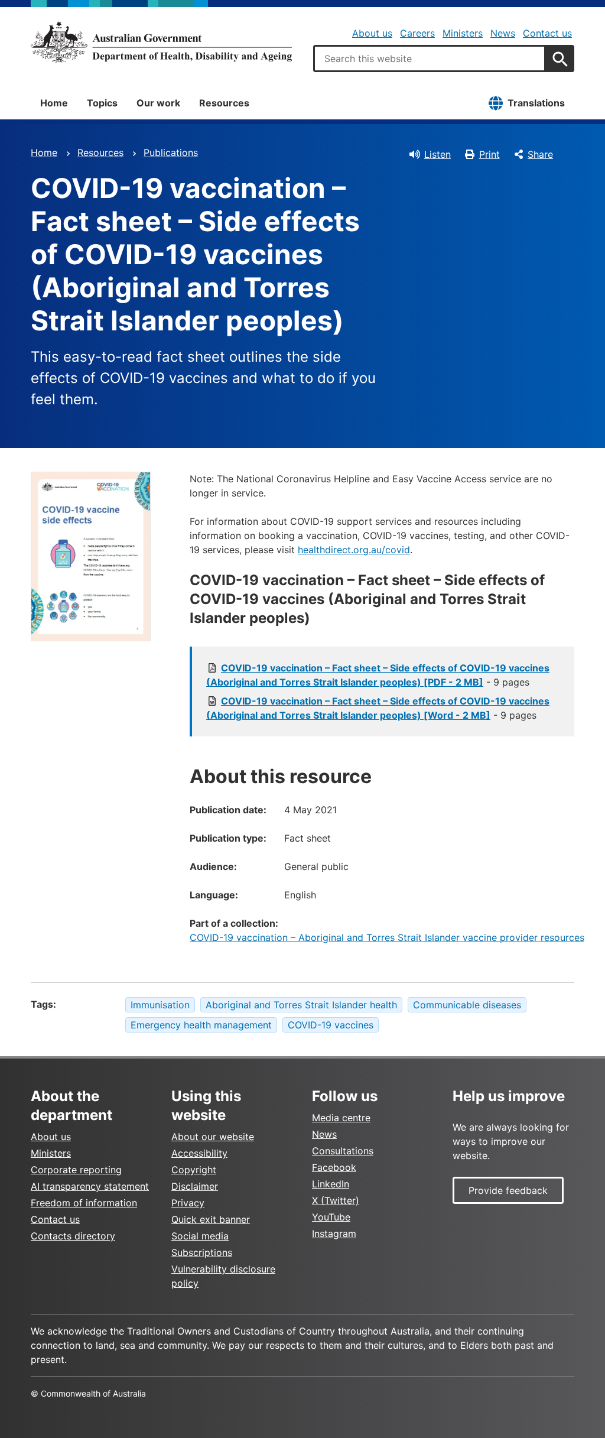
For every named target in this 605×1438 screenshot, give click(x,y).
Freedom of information (84, 1203)
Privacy (187, 1203)
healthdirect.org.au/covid (354, 550)
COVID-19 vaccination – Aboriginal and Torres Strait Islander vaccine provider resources (387, 937)
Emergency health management (201, 1025)
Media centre (341, 1118)
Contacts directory (73, 1236)
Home (54, 103)
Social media (200, 1236)
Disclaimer (194, 1186)
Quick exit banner (210, 1219)
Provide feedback (508, 1190)
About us (372, 33)
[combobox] (429, 58)
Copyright (193, 1170)
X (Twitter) (335, 1200)
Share (540, 154)
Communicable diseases (467, 1005)
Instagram (334, 1233)
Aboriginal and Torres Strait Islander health (301, 1005)
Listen (437, 154)
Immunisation (160, 1005)
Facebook (334, 1167)
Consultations (342, 1151)
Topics (102, 103)
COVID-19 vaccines (330, 1025)
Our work (158, 103)
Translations (536, 103)
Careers (417, 33)
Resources (224, 103)
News (502, 33)
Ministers (463, 33)
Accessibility (199, 1153)
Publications (171, 152)
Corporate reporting (76, 1170)
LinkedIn (330, 1184)
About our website (212, 1136)
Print (489, 154)
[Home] (161, 42)
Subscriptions (201, 1252)
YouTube (331, 1217)
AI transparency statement (90, 1186)
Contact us (547, 33)
